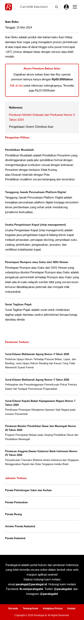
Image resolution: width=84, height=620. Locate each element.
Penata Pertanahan (16, 502)
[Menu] (75, 7)
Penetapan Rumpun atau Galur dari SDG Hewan (36, 262)
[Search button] (56, 7)
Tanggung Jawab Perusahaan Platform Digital (35, 192)
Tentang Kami (30, 608)
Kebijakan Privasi (53, 608)
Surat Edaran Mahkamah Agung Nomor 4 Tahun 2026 (37, 354)
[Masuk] (66, 6)
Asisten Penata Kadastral (20, 526)
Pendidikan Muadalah (19, 149)
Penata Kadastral (15, 538)
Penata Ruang (13, 514)
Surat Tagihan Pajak (18, 304)
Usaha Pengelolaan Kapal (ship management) (35, 224)
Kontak (71, 608)
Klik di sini (16, 85)
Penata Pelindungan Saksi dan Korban (28, 490)
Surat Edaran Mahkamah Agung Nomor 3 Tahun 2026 (37, 379)
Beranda (13, 608)
